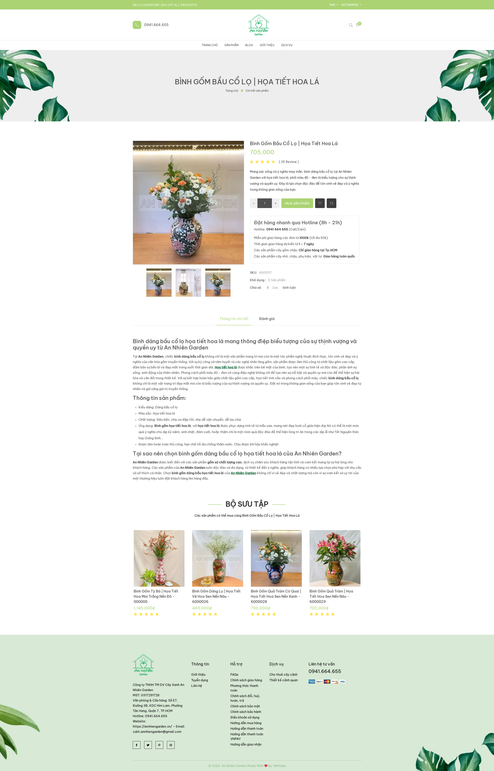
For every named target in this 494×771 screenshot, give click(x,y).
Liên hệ (196, 686)
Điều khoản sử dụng (244, 717)
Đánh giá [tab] (267, 319)
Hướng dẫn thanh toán (246, 728)
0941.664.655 (156, 25)
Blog (249, 45)
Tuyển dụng (199, 680)
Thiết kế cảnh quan (283, 680)
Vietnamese (350, 5)
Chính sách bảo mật (245, 706)
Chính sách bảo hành (245, 712)
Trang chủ (210, 45)
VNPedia (279, 766)
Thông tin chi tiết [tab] (234, 319)
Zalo (275, 287)
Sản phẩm (231, 45)
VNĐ (332, 5)
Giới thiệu (267, 45)
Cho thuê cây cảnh (283, 674)
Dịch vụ (286, 45)
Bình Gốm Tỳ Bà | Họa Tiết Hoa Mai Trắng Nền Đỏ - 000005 (156, 596)
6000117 (265, 272)
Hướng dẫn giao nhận (245, 744)
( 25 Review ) (289, 162)
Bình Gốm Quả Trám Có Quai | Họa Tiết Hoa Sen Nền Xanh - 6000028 (276, 596)
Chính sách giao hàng (246, 680)
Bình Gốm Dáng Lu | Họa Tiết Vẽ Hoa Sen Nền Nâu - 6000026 (216, 596)
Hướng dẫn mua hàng (245, 723)
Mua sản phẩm (297, 203)
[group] (159, 282)
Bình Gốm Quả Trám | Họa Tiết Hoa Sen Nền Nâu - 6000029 (331, 596)
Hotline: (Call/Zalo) (280, 229)
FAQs (234, 674)
